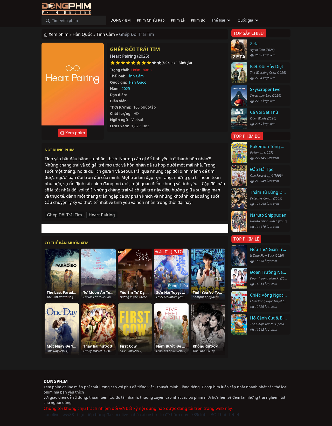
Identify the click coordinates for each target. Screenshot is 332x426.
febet (234, 414)
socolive (51, 414)
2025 (126, 88)
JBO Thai (218, 414)
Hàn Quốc (137, 82)
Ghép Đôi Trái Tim (135, 49)
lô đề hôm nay (174, 414)
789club (198, 414)
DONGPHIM (56, 381)
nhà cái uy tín (144, 414)
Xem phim (74, 133)
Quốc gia (245, 20)
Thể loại (218, 20)
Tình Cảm (135, 76)
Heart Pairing (102, 215)
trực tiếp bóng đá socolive (102, 414)
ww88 (68, 414)
